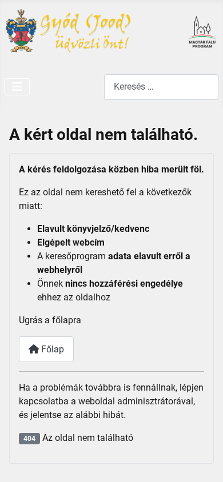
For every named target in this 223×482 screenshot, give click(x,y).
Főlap (51, 349)
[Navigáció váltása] (17, 86)
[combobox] (161, 87)
